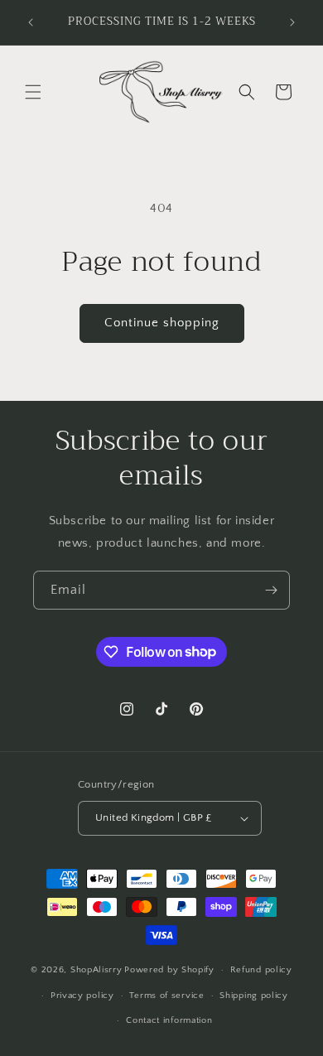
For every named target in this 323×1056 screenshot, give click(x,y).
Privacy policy (82, 996)
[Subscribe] (271, 590)
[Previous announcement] (30, 22)
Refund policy (261, 970)
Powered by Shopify (169, 970)
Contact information (169, 1020)
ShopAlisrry (96, 970)
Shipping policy (253, 996)
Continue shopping (161, 323)
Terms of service (166, 996)
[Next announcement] (292, 22)
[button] (33, 92)
